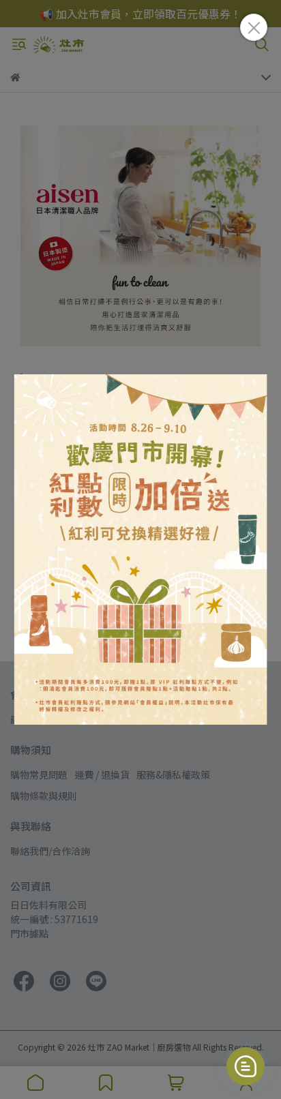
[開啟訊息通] (245, 1066)
